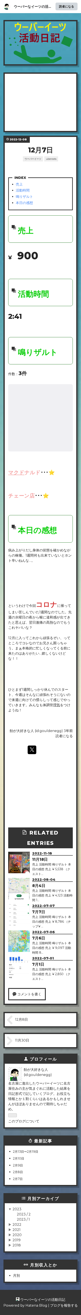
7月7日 (38, 912)
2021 (17, 1230)
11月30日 (22, 1040)
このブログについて (23, 1121)
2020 (17, 1235)
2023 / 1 (23, 1219)
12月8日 (21, 1019)
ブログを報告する (64, 1305)
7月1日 (38, 964)
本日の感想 (24, 203)
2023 (17, 1209)
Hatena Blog (36, 1305)
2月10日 (18, 1158)
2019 (17, 1240)
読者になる (66, 6)
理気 (56, 705)
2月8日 (18, 1172)
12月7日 (40, 150)
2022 (17, 1225)
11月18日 (40, 859)
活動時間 (23, 190)
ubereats (51, 158)
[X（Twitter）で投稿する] (32, 750)
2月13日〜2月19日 (25, 1152)
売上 (19, 184)
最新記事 (43, 1140)
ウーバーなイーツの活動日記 (40, 32)
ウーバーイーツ (33, 158)
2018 (17, 1245)
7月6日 (38, 938)
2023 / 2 (24, 1214)
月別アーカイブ (43, 1198)
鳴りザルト (24, 197)
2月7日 (18, 1179)
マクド (16, 472)
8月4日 (38, 885)
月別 (16, 1276)
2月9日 (18, 1165)
